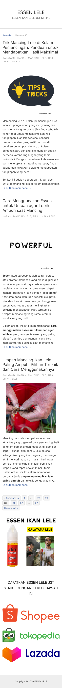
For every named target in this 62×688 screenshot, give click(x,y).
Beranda (6, 35)
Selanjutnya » (11, 508)
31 (14, 503)
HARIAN (21, 58)
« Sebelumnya (11, 498)
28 (38, 498)
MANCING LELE (37, 58)
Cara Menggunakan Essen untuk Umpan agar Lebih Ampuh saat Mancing (27, 205)
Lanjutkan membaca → (16, 188)
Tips (50, 58)
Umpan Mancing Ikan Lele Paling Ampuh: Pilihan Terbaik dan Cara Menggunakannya (30, 364)
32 (21, 503)
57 (36, 503)
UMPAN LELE (10, 61)
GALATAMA (9, 58)
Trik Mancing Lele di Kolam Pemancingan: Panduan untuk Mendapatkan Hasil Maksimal (30, 47)
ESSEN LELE (31, 12)
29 (46, 498)
